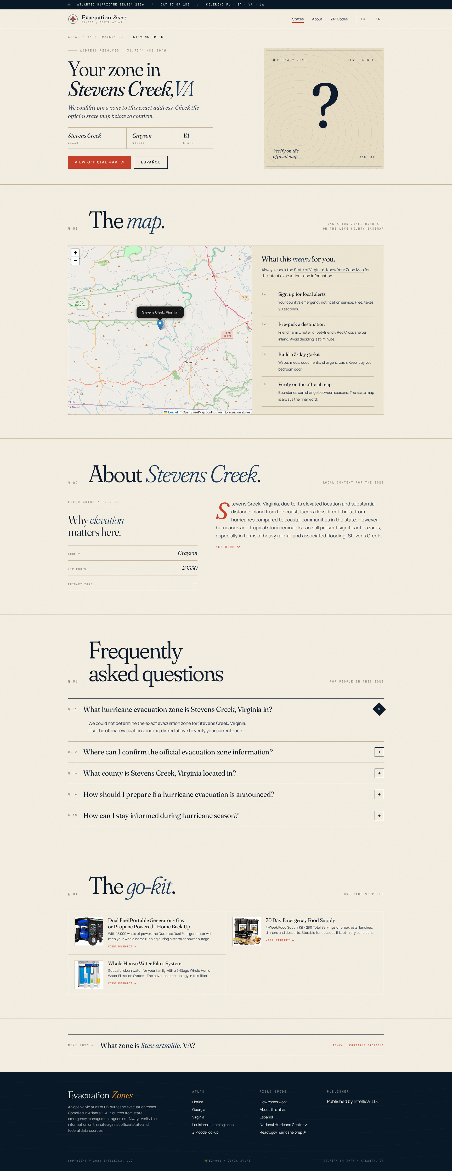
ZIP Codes (339, 18)
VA (89, 37)
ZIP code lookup (205, 1132)
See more (225, 547)
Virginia (198, 1117)
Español (151, 162)
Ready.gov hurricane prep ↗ (283, 1132)
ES (378, 19)
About (317, 18)
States (298, 18)
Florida (197, 1101)
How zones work (273, 1101)
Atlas (74, 37)
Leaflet (172, 412)
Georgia (198, 1109)
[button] (160, 325)
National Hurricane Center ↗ (284, 1124)
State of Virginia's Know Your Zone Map (329, 269)
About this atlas (273, 1109)
